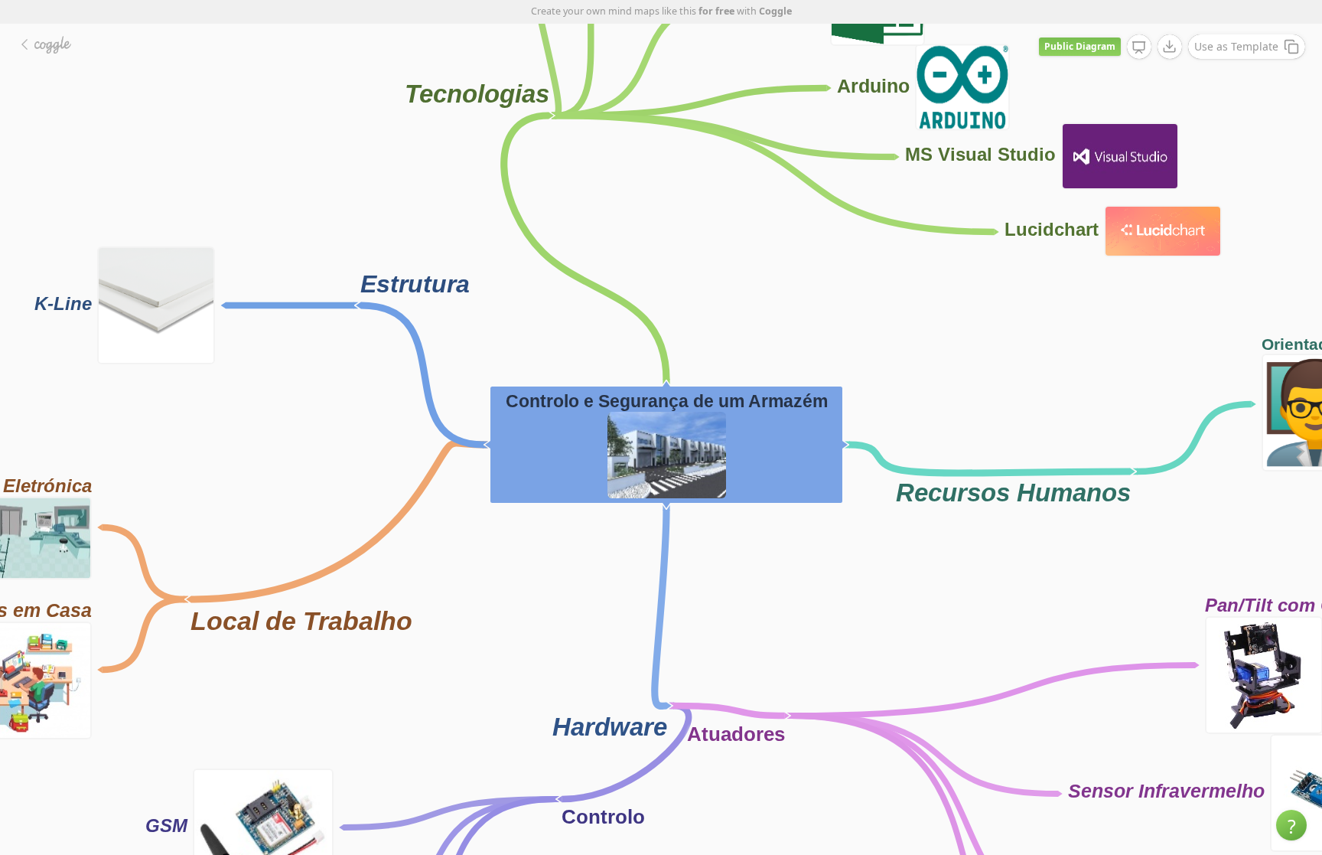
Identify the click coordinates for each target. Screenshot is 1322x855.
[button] (1291, 825)
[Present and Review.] (1139, 47)
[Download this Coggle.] (1170, 46)
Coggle (775, 11)
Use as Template (1236, 46)
